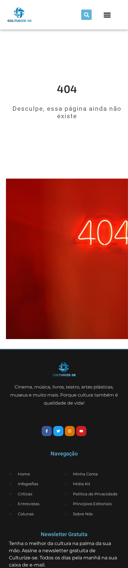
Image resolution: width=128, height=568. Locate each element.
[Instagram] (70, 431)
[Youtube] (81, 431)
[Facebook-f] (47, 431)
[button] (86, 15)
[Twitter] (58, 431)
